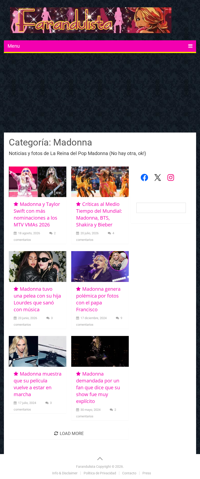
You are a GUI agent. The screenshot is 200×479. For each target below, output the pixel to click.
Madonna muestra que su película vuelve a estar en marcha (37, 384)
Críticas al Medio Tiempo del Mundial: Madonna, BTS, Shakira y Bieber (99, 214)
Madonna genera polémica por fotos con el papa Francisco (98, 299)
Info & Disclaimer (65, 473)
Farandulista (85, 466)
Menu (14, 46)
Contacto (129, 473)
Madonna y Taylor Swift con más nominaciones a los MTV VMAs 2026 (37, 214)
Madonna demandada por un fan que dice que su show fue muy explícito (98, 387)
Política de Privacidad (100, 473)
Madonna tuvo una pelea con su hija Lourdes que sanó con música (37, 299)
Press (146, 473)
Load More (72, 433)
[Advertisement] (100, 93)
